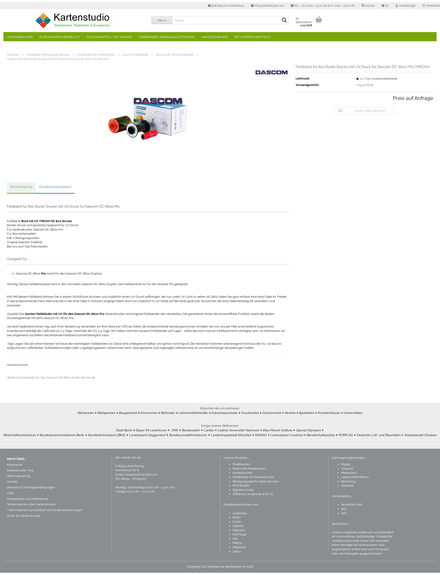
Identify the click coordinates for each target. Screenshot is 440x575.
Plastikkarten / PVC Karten (109, 37)
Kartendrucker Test (20, 470)
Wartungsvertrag (18, 476)
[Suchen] (284, 20)
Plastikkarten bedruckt (60, 37)
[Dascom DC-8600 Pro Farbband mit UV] (148, 116)
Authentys (240, 513)
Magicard (239, 547)
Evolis (237, 521)
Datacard (239, 530)
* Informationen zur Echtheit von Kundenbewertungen (44, 510)
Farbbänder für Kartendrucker (253, 477)
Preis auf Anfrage (413, 98)
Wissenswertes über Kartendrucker (31, 504)
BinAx (237, 517)
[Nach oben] (427, 568)
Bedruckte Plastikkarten (249, 468)
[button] (385, 5)
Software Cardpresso (247, 494)
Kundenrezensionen (55, 187)
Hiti (235, 538)
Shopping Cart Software (203, 566)
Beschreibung (21, 187)
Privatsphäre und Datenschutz (27, 499)
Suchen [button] (369, 5)
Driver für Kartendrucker (24, 515)
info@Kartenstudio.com (269, 5)
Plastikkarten (241, 464)
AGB (10, 493)
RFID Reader (241, 485)
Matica (237, 543)
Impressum (14, 464)
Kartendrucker (20, 37)
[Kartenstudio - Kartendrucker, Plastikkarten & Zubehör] (75, 20)
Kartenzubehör (214, 37)
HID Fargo (239, 534)
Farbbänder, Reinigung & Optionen (167, 37)
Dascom (238, 526)
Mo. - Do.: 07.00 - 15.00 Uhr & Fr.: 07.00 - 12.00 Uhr (324, 5)
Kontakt (12, 481)
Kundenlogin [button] (406, 5)
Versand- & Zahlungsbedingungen (31, 487)
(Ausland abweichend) (384, 78)
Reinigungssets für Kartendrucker (256, 481)
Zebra (237, 551)
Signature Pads (243, 490)
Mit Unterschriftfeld (252, 37)
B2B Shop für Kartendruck (227, 5)
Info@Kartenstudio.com (141, 474)
